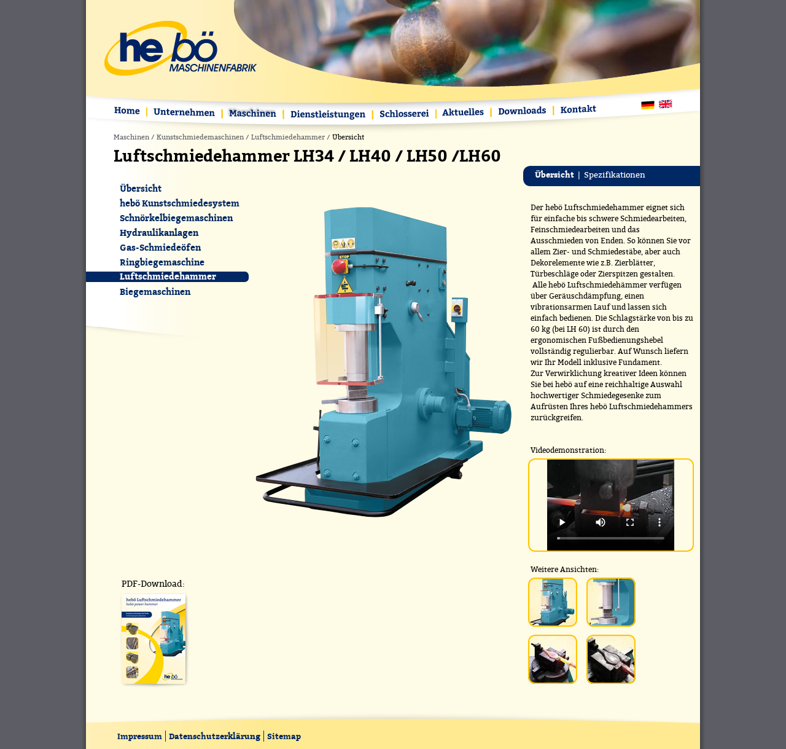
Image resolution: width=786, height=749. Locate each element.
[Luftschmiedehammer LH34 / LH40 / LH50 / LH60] (383, 519)
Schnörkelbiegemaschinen (176, 218)
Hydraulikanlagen (159, 232)
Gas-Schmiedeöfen (160, 247)
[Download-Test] (153, 687)
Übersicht (140, 188)
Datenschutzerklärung (214, 736)
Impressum (139, 736)
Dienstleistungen (328, 115)
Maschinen (253, 114)
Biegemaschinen (155, 291)
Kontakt (576, 110)
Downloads (523, 111)
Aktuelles (464, 113)
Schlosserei (405, 115)
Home (129, 112)
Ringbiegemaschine (162, 262)
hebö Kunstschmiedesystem (179, 203)
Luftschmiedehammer (288, 137)
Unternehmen (185, 113)
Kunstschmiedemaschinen (200, 137)
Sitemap (284, 736)
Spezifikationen (614, 174)
